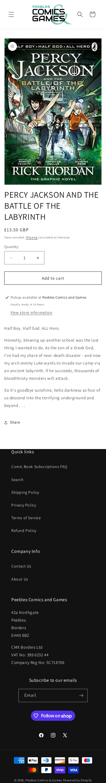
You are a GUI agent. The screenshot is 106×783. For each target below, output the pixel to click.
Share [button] (15, 422)
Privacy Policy (23, 505)
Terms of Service (26, 517)
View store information (31, 312)
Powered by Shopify (77, 780)
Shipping (32, 237)
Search (17, 479)
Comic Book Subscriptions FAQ (39, 466)
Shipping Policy (25, 492)
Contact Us (21, 566)
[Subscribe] (81, 695)
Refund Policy (23, 530)
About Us (19, 579)
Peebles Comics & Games (43, 780)
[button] (11, 14)
